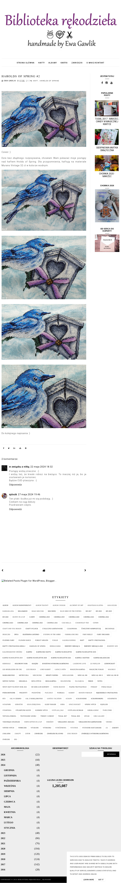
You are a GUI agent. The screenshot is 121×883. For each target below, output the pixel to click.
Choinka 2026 (52, 623)
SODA (62, 704)
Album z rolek (59, 605)
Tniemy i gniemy (47, 716)
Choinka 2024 (22, 623)
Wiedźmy (50, 722)
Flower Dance (25, 640)
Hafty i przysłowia (96, 640)
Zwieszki (6, 739)
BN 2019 (109, 611)
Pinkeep (94, 687)
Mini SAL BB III (112, 675)
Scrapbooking (97, 698)
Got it (101, 879)
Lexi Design (31, 669)
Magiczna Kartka (77, 669)
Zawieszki (39, 733)
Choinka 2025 (37, 623)
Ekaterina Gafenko (31, 634)
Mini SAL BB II (97, 675)
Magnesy (112, 669)
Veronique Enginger (11, 722)
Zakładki (6, 733)
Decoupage (109, 628)
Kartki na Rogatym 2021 (61, 658)
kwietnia (9, 812)
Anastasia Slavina (95, 605)
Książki (35, 663)
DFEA (16, 634)
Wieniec (109, 722)
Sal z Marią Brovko (34, 698)
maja (7, 807)
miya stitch (36, 681)
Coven (95, 623)
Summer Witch (41, 710)
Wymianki (47, 728)
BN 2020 (5, 617)
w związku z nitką (19, 466)
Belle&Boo (22, 611)
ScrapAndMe (81, 698)
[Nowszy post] (2, 570)
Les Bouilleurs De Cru (12, 669)
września (10, 786)
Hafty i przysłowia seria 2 (14, 646)
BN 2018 (99, 611)
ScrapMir (7, 704)
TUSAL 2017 (62, 716)
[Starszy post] (85, 570)
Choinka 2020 (74, 617)
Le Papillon (95, 663)
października (12, 780)
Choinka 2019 (59, 617)
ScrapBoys (112, 698)
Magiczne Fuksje (96, 669)
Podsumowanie (9, 693)
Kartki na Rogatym (63, 652)
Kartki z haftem (82, 658)
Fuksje (55, 640)
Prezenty (23, 693)
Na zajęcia (79, 681)
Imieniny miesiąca (72, 646)
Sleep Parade (50, 704)
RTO (4, 698)
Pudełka (60, 693)
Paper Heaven (59, 687)
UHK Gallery (99, 716)
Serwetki (19, 704)
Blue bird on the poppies (70, 611)
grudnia (9, 770)
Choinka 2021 (89, 617)
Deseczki (6, 634)
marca (8, 817)
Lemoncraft (109, 663)
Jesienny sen (112, 646)
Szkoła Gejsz (92, 710)
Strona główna (26, 63)
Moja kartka (50, 681)
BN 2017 (89, 611)
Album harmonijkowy (21, 605)
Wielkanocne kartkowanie (90, 722)
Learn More (88, 879)
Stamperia (7, 710)
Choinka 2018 (44, 617)
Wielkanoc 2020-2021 (66, 722)
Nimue (90, 681)
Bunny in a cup (19, 617)
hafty (41, 63)
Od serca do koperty (40, 687)
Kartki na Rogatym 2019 (13, 658)
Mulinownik (65, 681)
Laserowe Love (79, 663)
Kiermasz (7, 663)
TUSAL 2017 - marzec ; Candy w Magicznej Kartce (107, 121)
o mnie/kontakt (95, 63)
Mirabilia (23, 681)
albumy (53, 63)
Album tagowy (42, 605)
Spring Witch (90, 704)
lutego (8, 822)
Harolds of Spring (49, 81)
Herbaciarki (55, 646)
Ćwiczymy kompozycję (91, 628)
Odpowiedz (15, 484)
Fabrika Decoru (71, 634)
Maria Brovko (9, 675)
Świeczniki (107, 710)
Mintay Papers (9, 681)
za (107, 728)
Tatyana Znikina (9, 716)
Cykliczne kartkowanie (52, 628)
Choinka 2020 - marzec (107, 175)
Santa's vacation (54, 698)
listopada (10, 775)
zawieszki (77, 63)
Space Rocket (75, 704)
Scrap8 (69, 698)
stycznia (9, 828)
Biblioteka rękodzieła (29, 879)
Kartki (29, 652)
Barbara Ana (8, 611)
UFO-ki (86, 716)
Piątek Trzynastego (77, 687)
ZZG (15, 739)
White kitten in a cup (33, 722)
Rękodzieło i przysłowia (107, 693)
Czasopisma (72, 628)
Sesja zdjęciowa (33, 704)
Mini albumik (67, 675)
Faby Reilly (88, 634)
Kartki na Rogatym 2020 (37, 658)
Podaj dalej (106, 687)
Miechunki (37, 675)
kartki (64, 63)
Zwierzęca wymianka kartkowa (95, 733)
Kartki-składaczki (102, 658)
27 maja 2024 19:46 (29, 494)
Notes (99, 681)
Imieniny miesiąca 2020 (93, 646)
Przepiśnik (36, 693)
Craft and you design (12, 628)
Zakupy (18, 733)
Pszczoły (49, 693)
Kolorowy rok (21, 663)
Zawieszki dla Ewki (55, 733)
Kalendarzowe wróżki (12, 652)
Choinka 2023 (8, 623)
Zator (27, 733)
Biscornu (52, 611)
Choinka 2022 (103, 617)
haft (36, 81)
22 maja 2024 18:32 (41, 466)
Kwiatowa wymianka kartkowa (55, 663)
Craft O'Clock (32, 628)
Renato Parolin (85, 693)
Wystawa (74, 728)
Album (5, 605)
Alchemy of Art (76, 605)
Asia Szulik (112, 605)
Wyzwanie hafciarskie (91, 728)
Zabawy (115, 728)
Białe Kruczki (38, 611)
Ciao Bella (66, 623)
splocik (13, 494)
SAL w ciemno (15, 698)
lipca (7, 796)
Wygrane (35, 728)
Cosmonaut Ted (82, 623)
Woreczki (22, 728)
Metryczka (24, 675)
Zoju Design (72, 733)
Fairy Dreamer (103, 634)
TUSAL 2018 (75, 716)
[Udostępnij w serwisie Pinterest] (25, 449)
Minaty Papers (52, 675)
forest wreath (41, 640)
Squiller (104, 704)
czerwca (9, 801)
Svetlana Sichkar (75, 710)
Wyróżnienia (60, 728)
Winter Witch (8, 728)
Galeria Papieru (69, 640)
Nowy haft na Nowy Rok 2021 (15, 687)
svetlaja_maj (57, 710)
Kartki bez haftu (43, 652)
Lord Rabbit (45, 669)
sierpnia (9, 791)
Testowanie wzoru (28, 716)
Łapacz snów (60, 669)
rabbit (72, 693)
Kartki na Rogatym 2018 (86, 652)
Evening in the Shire (52, 634)
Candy (32, 617)
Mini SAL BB (82, 675)
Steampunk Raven (23, 710)
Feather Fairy (8, 640)
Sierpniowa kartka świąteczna (107, 149)
